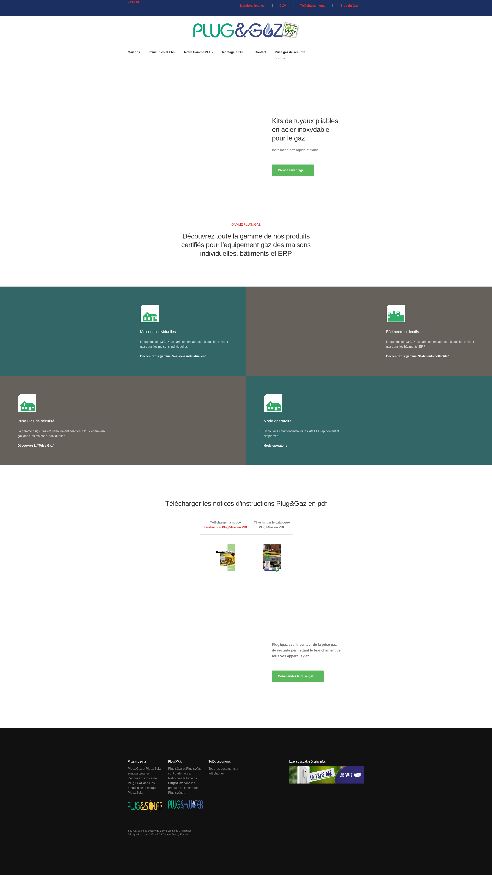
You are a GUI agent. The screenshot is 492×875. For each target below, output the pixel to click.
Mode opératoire (275, 445)
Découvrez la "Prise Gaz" (35, 445)
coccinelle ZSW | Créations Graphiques (170, 830)
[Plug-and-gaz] (246, 29)
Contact (260, 52)
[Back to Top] (480, 863)
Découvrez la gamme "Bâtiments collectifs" (417, 356)
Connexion (134, 1)
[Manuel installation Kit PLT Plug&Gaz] (225, 558)
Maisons (134, 52)
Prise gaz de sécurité (290, 55)
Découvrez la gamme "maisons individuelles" (173, 356)
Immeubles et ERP (162, 52)
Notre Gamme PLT (197, 52)
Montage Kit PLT (234, 52)
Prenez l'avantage (291, 170)
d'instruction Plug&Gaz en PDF (225, 527)
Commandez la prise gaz (296, 676)
